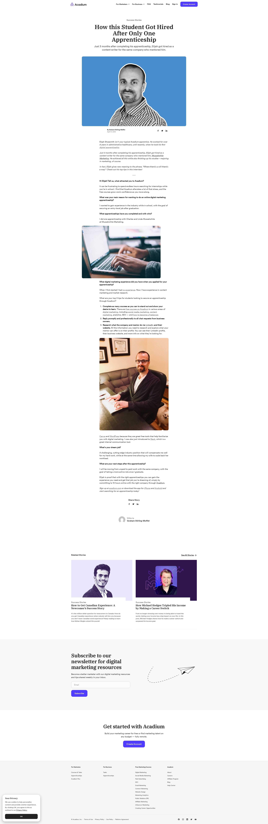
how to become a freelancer (145, 315)
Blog (168, 4)
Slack (152, 439)
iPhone (147, 488)
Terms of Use (88, 819)
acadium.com (115, 488)
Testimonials (158, 4)
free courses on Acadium (137, 309)
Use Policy (109, 819)
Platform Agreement (122, 819)
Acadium (160, 483)
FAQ (149, 4)
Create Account (189, 4)
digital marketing (110, 312)
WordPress (114, 436)
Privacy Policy (99, 819)
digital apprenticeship (109, 147)
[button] (189, 555)
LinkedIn (149, 325)
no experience (129, 290)
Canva (102, 436)
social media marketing (138, 312)
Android (158, 488)
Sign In (175, 4)
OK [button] (21, 816)
